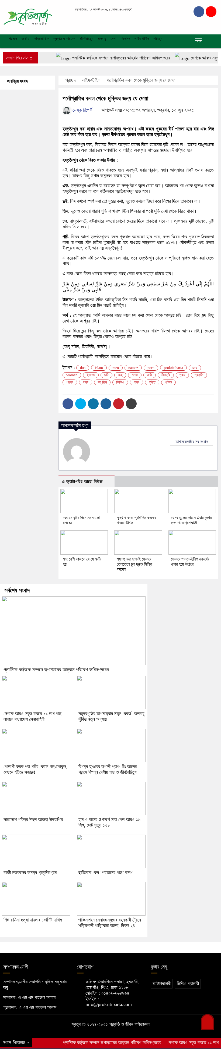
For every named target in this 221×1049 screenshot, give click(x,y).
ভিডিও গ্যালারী (188, 983)
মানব (136, 382)
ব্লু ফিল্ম (102, 382)
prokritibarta (173, 368)
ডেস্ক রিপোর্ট (81, 110)
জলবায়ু (102, 39)
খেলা (113, 39)
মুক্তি (152, 382)
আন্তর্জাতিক (41, 39)
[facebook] (199, 11)
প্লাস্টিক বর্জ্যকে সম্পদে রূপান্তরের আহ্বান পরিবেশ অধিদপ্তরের (108, 58)
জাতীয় (25, 39)
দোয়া (135, 375)
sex (194, 368)
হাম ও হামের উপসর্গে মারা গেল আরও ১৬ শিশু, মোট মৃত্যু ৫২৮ (109, 822)
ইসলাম (91, 375)
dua (82, 368)
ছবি (106, 375)
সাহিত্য (157, 39)
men (115, 368)
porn (150, 368)
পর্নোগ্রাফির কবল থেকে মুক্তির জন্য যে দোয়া (141, 80)
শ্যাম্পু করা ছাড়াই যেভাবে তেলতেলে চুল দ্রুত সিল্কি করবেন (134, 564)
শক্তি (168, 382)
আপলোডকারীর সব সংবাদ (191, 442)
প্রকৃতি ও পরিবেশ (64, 39)
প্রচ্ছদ (12, 39)
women (71, 375)
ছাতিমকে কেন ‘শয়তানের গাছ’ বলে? (105, 872)
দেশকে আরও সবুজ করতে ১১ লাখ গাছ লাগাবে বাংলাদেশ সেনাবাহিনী (32, 716)
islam (99, 368)
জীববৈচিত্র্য (86, 39)
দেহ (120, 375)
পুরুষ (182, 375)
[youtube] (211, 11)
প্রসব (69, 382)
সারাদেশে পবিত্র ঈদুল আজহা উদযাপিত (33, 819)
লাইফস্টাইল (141, 39)
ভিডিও (120, 382)
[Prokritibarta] (27, 16)
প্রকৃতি (199, 375)
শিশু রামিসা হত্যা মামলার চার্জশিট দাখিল (33, 920)
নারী (149, 375)
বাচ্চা (85, 382)
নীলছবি (165, 375)
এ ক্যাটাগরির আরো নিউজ (82, 481)
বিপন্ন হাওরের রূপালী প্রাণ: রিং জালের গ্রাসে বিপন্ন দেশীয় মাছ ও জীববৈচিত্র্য (107, 769)
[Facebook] (68, 403)
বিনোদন (125, 39)
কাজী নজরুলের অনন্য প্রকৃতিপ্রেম (30, 872)
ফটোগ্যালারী (162, 983)
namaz (133, 368)
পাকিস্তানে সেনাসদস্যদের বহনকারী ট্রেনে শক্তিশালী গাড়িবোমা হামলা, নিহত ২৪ (109, 922)
